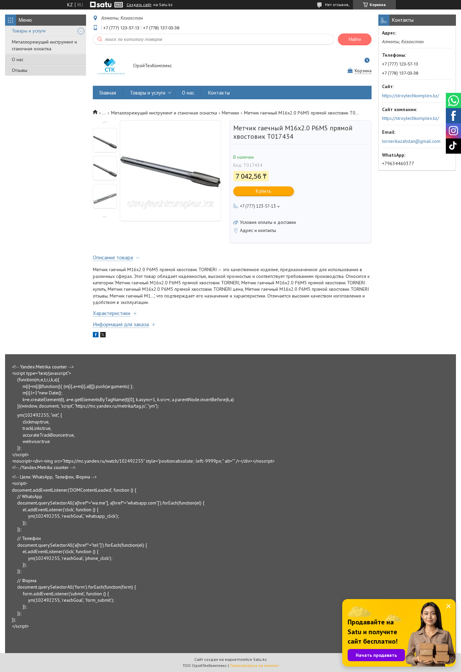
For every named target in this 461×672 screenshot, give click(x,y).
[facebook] (96, 336)
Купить (263, 191)
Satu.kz (260, 659)
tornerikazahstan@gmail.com (411, 141)
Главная (108, 92)
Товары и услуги (29, 31)
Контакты (219, 92)
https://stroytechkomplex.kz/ (410, 96)
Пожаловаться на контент (254, 665)
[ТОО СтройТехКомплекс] (110, 66)
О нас (17, 59)
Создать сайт (139, 4)
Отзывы (19, 70)
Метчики (230, 113)
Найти (355, 39)
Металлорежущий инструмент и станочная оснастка (44, 45)
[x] (103, 336)
